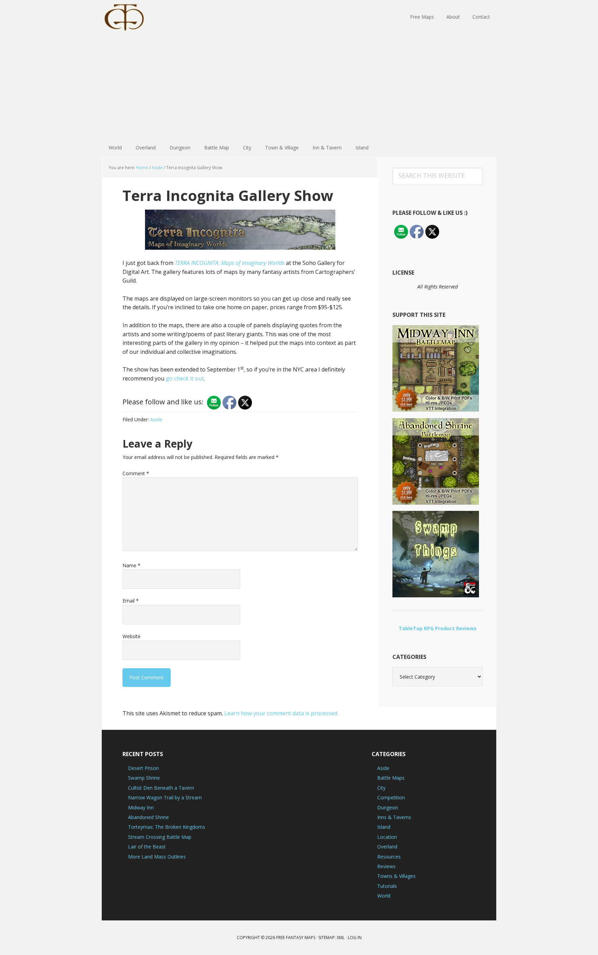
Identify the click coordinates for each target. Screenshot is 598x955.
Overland (387, 846)
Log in (355, 937)
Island (383, 827)
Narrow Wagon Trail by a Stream (165, 797)
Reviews (386, 866)
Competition (391, 797)
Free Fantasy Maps (147, 17)
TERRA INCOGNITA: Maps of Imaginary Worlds (229, 263)
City (381, 787)
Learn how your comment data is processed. (281, 713)
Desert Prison (143, 768)
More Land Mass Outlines (157, 856)
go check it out (185, 378)
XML (341, 937)
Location (387, 837)
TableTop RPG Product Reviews (438, 628)
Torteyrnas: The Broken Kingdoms (166, 827)
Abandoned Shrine (148, 817)
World (383, 895)
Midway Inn (141, 807)
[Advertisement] (299, 86)
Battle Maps (391, 777)
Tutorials (387, 886)
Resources (389, 856)
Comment (136, 473)
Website (132, 636)
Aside (156, 419)
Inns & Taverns (394, 817)
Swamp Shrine (144, 777)
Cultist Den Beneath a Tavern (161, 787)
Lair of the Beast (147, 846)
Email (131, 600)
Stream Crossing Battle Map (159, 837)
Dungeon (387, 807)
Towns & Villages (396, 876)
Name (132, 565)
